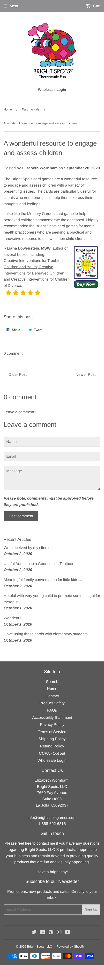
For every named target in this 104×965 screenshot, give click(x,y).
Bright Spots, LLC (39, 946)
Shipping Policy (52, 739)
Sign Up (91, 909)
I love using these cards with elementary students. (46, 634)
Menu (14, 6)
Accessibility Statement (52, 717)
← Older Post (15, 374)
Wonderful (12, 618)
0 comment (13, 353)
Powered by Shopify (71, 946)
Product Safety (52, 703)
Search (52, 682)
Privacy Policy (52, 724)
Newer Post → (87, 374)
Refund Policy (52, 746)
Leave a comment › (20, 412)
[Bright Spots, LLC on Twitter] (34, 933)
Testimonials (30, 109)
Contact (52, 696)
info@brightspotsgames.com (52, 818)
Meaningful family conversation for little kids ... (43, 580)
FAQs (52, 710)
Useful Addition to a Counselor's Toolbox (38, 564)
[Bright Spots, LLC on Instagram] (59, 933)
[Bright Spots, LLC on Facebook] (42, 933)
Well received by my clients (27, 548)
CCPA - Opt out (52, 753)
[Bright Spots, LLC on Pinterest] (50, 933)
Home (8, 109)
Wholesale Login (52, 760)
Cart (96, 6)
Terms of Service (52, 732)
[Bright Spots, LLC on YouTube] (67, 933)
